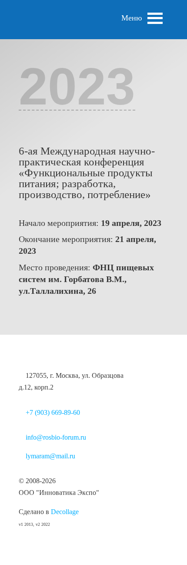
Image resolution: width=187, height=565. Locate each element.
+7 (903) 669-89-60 (53, 412)
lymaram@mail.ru (50, 456)
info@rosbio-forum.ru (56, 437)
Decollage (65, 511)
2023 (77, 86)
